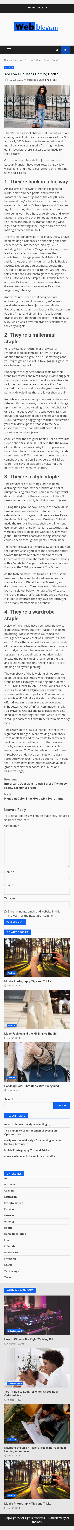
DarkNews (55, 1518)
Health (8, 1227)
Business (9, 1184)
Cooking (9, 1190)
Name (9, 872)
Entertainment (13, 1203)
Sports (8, 1264)
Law (6, 1240)
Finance (9, 1215)
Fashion (9, 68)
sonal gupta (16, 79)
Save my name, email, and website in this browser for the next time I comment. (34, 913)
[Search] (57, 50)
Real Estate (11, 1252)
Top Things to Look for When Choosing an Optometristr (37, 1367)
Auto (7, 1178)
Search (9, 1099)
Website (9, 898)
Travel (8, 1277)
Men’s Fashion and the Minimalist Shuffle (37, 1009)
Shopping (10, 1258)
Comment (11, 826)
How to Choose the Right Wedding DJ (27, 1124)
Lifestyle (9, 1246)
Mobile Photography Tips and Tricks (37, 957)
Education (10, 1196)
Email (8, 885)
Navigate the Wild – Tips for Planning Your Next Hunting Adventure (37, 1424)
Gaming (9, 1221)
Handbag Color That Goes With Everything (33, 796)
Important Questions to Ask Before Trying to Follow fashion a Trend (35, 784)
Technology (11, 1271)
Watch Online (65, 50)
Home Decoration (15, 1234)
